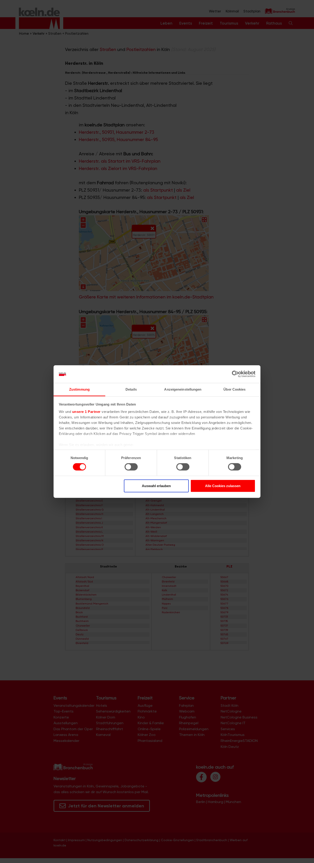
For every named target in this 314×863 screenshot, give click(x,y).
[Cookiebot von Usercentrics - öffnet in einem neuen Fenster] (235, 374)
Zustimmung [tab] (79, 389)
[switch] (131, 467)
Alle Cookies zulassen (222, 486)
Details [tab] (131, 389)
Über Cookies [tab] (234, 389)
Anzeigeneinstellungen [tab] (182, 389)
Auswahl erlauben (156, 486)
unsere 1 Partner (86, 412)
